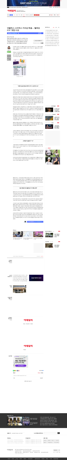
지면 (55, 7)
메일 (8, 58)
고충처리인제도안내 (37, 458)
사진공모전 (57, 440)
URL (10, 60)
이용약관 (24, 458)
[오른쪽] (25, 285)
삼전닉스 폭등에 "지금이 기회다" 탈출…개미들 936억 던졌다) (22, 279)
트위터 (10, 56)
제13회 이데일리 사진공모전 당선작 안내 (17, 433)
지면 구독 (42, 256)
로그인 (59, 7)
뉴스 (53, 27)
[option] (25, 7)
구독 (53, 7)
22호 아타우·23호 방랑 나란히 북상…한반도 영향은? (48, 421)
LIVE (8, 7)
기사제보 (51, 458)
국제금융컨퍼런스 (50, 442)
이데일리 (16, 11)
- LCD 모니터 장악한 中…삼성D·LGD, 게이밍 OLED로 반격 (15, 441)
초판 (57, 7)
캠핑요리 (45, 442)
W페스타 (53, 440)
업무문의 (21, 458)
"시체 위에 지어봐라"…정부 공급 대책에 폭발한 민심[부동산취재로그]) (23, 280)
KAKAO (8, 60)
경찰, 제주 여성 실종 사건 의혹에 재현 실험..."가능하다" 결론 (49, 420)
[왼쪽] (24, 285)
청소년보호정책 (30, 458)
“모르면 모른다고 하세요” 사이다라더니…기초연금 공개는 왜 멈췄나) (23, 275)
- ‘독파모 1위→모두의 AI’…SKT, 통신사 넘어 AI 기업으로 (15, 442)
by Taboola (10, 262)
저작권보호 (42, 458)
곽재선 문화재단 (56, 442)
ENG (51, 7)
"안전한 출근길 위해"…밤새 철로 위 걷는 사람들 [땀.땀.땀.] (49, 418)
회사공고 (13, 458)
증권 (56, 27)
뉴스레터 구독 (38, 256)
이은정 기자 (9, 50)
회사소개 (9, 458)
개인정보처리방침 (55, 458)
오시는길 (17, 458)
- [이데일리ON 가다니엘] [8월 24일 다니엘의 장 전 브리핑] (33, 441)
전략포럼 (49, 440)
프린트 (10, 58)
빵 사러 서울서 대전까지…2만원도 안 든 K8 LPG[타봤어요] (49, 424)
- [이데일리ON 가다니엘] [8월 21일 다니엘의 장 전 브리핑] (33, 442)
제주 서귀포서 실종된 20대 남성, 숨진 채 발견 (47, 423)
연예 (58, 27)
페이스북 (8, 56)
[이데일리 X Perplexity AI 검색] (25, 33)
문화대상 (45, 440)
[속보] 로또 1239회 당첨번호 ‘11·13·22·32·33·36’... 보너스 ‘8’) (21, 276)
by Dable (11, 299)
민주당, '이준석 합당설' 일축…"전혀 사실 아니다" (47, 417)
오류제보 (47, 458)
